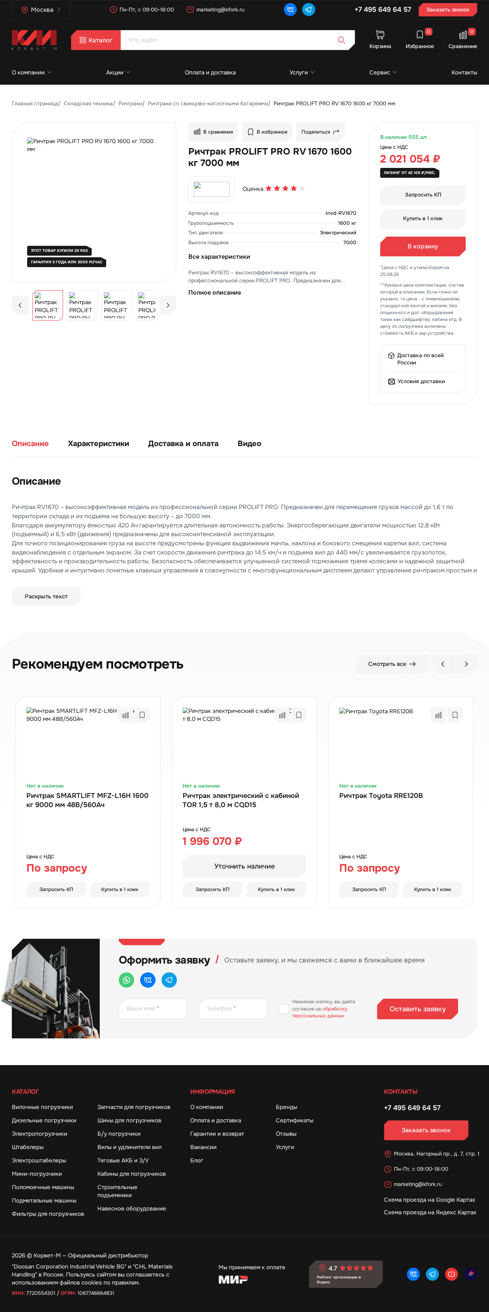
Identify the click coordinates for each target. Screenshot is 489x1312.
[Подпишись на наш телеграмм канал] (308, 9)
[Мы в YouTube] (451, 1274)
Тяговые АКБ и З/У (123, 1160)
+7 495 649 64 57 (383, 9)
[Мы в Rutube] (470, 1274)
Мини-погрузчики (37, 1174)
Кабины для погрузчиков (131, 1174)
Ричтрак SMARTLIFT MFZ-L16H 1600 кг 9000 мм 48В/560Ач (87, 800)
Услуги (299, 72)
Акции (114, 72)
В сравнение (218, 132)
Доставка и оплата (183, 443)
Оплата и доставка (210, 72)
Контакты (464, 72)
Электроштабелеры (39, 1160)
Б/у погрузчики (119, 1134)
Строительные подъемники (117, 1191)
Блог (196, 1160)
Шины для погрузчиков (129, 1120)
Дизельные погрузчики (44, 1120)
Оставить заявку (418, 1009)
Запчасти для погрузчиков (133, 1107)
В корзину (423, 246)
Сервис (379, 72)
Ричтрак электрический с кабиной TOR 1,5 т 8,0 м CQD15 (241, 800)
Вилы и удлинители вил (129, 1147)
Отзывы (286, 1134)
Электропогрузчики (39, 1134)
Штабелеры (28, 1147)
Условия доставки (421, 381)
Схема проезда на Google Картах (429, 1200)
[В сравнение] (125, 715)
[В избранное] (142, 715)
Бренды (286, 1107)
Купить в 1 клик (423, 218)
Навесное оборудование (131, 1208)
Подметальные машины (44, 1200)
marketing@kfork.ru (220, 9)
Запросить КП (423, 194)
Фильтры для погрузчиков (48, 1214)
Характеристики (98, 443)
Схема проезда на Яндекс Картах (430, 1212)
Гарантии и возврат (217, 1134)
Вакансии (203, 1147)
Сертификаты (294, 1120)
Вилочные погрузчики (42, 1107)
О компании (28, 72)
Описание (30, 443)
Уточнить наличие (244, 866)
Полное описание (214, 293)
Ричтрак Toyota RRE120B (381, 795)
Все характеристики (219, 257)
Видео (249, 443)
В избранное (272, 132)
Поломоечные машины (43, 1187)
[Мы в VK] (290, 9)
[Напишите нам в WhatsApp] (126, 980)
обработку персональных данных (319, 1012)
